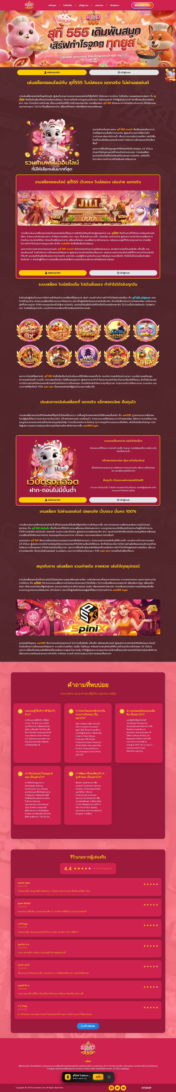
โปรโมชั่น (67, 5)
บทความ (99, 5)
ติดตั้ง (98, 1077)
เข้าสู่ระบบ (83, 5)
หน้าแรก (52, 5)
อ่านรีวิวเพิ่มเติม (88, 1026)
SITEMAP (146, 1088)
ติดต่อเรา (114, 5)
